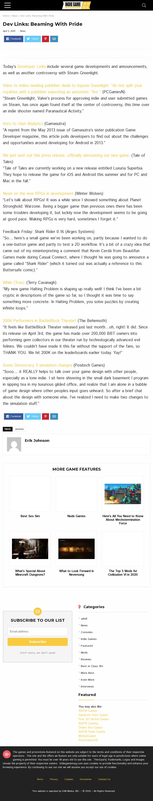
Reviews (86, 659)
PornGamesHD (88, 740)
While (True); (14, 283)
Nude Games (76, 516)
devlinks (19, 429)
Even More (87, 680)
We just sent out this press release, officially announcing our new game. (66, 156)
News (15, 16)
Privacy (54, 779)
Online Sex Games (90, 728)
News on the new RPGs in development (38, 194)
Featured (87, 646)
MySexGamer (87, 736)
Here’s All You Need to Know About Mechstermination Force (122, 520)
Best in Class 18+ (92, 666)
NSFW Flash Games (91, 732)
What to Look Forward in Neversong (76, 573)
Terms (40, 779)
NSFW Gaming (88, 723)
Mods (84, 653)
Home (6, 16)
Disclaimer (85, 779)
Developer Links (31, 67)
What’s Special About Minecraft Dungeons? (30, 573)
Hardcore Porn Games (93, 715)
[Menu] (7, 5)
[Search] (144, 5)
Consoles (87, 632)
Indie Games (89, 639)
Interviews (87, 687)
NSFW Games (87, 711)
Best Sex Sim (30, 516)
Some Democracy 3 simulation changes (37, 365)
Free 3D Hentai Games (93, 719)
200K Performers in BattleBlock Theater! (39, 321)
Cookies (69, 779)
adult (84, 619)
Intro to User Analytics (23, 124)
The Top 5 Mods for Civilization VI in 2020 (123, 573)
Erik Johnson (37, 440)
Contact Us (104, 779)
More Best (87, 673)
